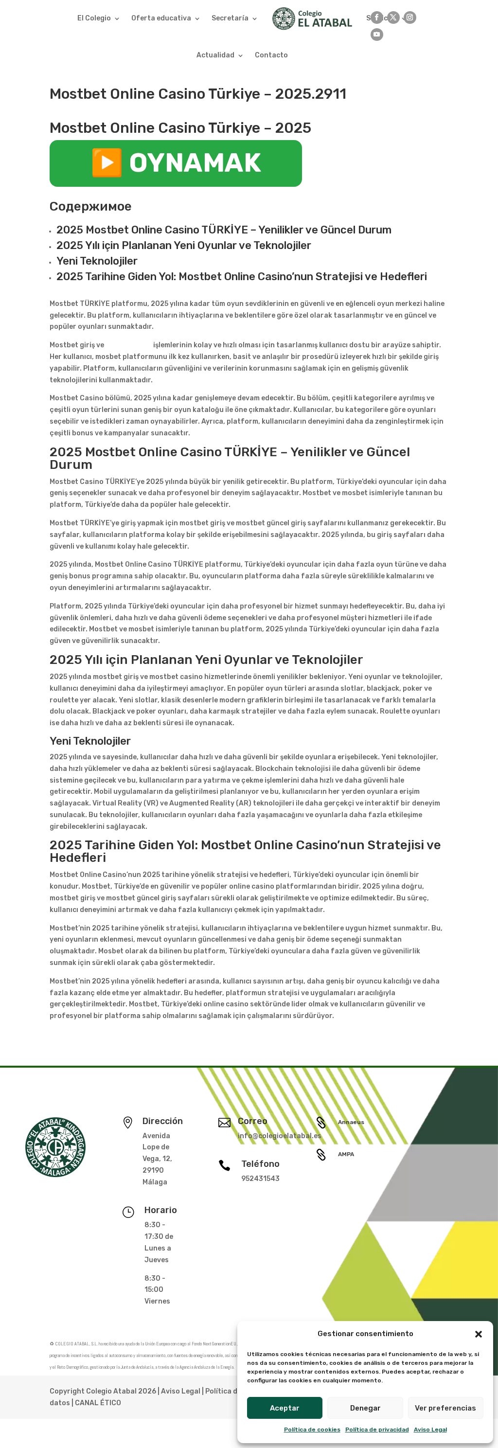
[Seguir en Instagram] (410, 17)
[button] (478, 1334)
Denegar (365, 1408)
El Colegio (94, 18)
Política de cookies (312, 1429)
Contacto (271, 55)
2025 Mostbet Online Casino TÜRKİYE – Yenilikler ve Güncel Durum (223, 229)
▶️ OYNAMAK (175, 163)
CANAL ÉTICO (98, 1403)
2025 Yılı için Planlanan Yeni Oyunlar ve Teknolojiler (183, 245)
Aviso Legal (430, 1429)
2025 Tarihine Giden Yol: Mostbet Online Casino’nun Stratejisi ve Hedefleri (241, 276)
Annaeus (351, 1122)
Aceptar (285, 1408)
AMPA (346, 1154)
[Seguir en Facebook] (377, 17)
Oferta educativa (161, 18)
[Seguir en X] (393, 17)
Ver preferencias (445, 1408)
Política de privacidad (377, 1429)
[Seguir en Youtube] (377, 34)
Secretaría (230, 18)
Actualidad (215, 55)
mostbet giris (129, 345)
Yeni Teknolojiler (97, 261)
